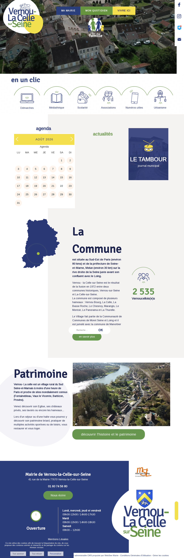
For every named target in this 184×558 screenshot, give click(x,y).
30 (70, 194)
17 (18, 185)
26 (35, 194)
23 (70, 185)
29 (61, 194)
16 (70, 177)
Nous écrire (58, 495)
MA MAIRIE (68, 10)
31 (18, 202)
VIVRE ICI (124, 10)
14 (52, 177)
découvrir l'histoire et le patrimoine (108, 434)
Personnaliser (55, 554)
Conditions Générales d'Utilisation (135, 555)
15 (61, 177)
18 (27, 185)
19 (35, 185)
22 (61, 185)
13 (44, 177)
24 (18, 194)
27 (44, 194)
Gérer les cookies (161, 555)
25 (27, 194)
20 (44, 185)
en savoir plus (87, 336)
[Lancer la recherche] (100, 330)
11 (27, 177)
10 (18, 177)
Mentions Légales (58, 539)
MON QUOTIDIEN (96, 10)
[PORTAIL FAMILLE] (95, 27)
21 (52, 185)
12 (35, 177)
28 (52, 194)
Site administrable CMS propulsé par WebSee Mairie (94, 555)
